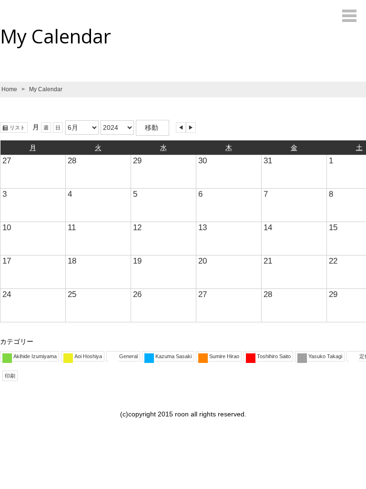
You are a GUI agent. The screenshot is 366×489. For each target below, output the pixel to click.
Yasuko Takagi (325, 356)
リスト (19, 128)
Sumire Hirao (224, 356)
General (128, 356)
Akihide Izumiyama (35, 356)
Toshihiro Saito (274, 356)
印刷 (11, 376)
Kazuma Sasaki (173, 356)
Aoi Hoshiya (88, 356)
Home (9, 89)
